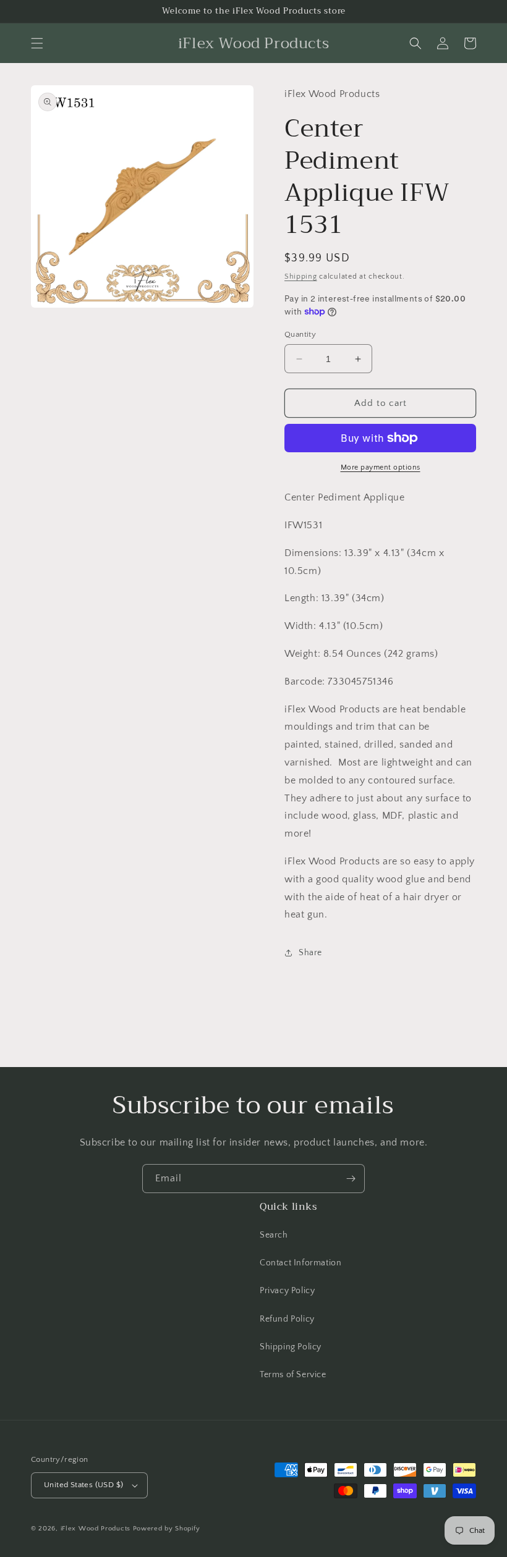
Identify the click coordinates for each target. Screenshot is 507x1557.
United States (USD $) (83, 1484)
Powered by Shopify (166, 1528)
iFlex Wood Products (95, 1528)
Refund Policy (287, 1319)
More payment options (380, 467)
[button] (37, 43)
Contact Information (300, 1263)
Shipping (300, 276)
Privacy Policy (287, 1291)
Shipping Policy (291, 1347)
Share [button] (310, 953)
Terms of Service (293, 1375)
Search (274, 1235)
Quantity (300, 334)
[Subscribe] (350, 1178)
